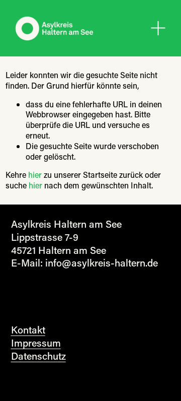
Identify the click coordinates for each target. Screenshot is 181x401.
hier (35, 174)
